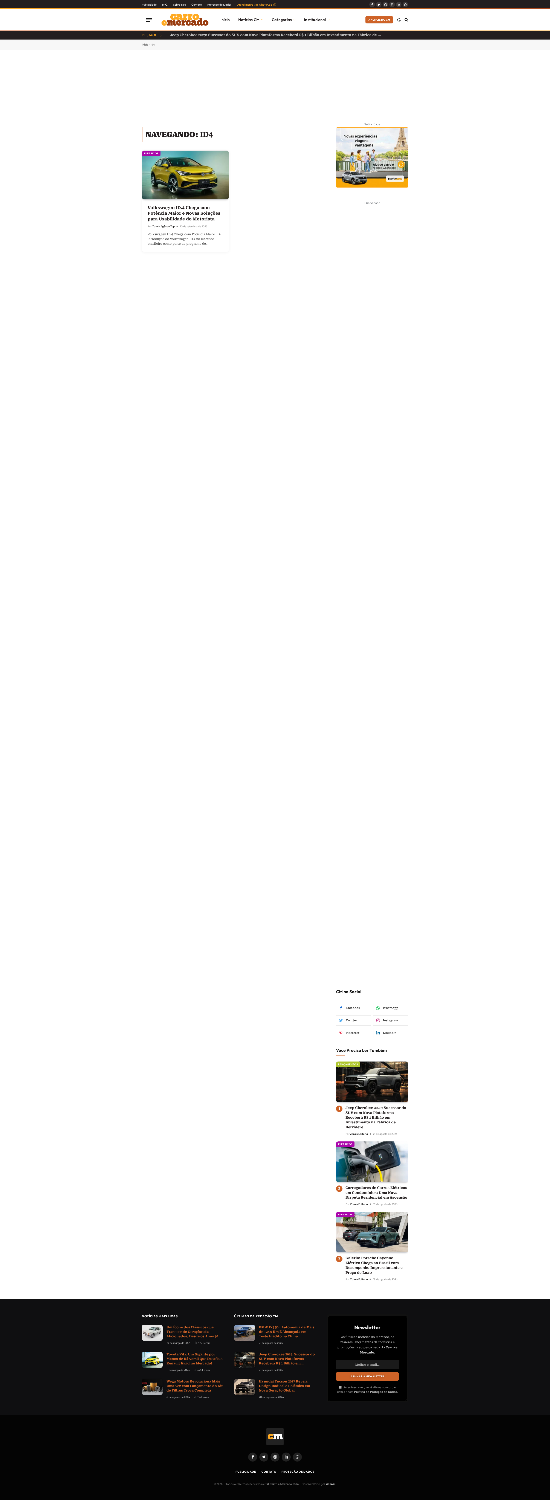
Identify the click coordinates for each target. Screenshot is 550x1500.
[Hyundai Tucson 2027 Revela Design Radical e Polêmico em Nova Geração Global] (244, 1387)
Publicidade (149, 4)
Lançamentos (348, 1064)
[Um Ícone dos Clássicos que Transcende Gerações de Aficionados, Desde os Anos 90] (152, 1333)
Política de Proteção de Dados (375, 1391)
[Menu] (149, 20)
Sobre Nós (179, 4)
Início (225, 19)
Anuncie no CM (379, 19)
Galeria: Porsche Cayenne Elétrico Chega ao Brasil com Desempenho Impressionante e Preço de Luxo (374, 1265)
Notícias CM (249, 19)
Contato (196, 4)
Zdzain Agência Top (163, 226)
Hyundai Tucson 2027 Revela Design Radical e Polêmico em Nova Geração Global (244, 35)
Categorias (282, 19)
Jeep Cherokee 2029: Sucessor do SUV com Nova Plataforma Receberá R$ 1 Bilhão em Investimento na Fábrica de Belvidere (375, 1117)
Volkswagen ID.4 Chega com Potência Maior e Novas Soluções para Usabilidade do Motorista (184, 213)
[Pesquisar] (406, 20)
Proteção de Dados (219, 4)
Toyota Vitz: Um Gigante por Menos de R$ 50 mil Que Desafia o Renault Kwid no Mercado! (195, 1358)
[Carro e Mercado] (184, 20)
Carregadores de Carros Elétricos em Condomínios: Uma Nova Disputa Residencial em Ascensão (376, 1192)
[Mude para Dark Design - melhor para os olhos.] (399, 20)
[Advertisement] (275, 88)
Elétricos (151, 153)
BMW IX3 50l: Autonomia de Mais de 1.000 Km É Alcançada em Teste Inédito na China (286, 1331)
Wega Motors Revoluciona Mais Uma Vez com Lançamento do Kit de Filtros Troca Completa (195, 1385)
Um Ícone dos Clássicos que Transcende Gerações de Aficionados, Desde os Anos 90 (192, 1331)
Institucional (315, 19)
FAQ (165, 4)
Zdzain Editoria (359, 1133)
